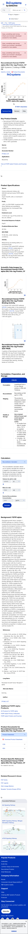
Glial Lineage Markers (7, 786)
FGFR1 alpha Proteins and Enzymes (11, 24)
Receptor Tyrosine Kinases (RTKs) (11, 789)
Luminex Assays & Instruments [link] (10, 866)
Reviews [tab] (16, 111)
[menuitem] (2, 23)
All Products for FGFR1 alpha (9, 711)
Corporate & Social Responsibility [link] (11, 882)
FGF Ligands (4, 783)
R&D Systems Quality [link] (7, 884)
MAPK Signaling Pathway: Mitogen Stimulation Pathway (12, 821)
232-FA (10, 254)
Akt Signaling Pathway (8, 805)
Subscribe (6, 911)
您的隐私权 (14, 931)
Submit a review (5, 72)
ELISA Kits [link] (4, 864)
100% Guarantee (22, 106)
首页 (2, 23)
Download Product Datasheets (13, 739)
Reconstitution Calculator (10, 462)
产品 (6, 23)
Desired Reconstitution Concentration (10, 497)
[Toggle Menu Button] (3, 4)
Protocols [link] (4, 897)
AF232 (10, 248)
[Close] (25, 34)
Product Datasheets (8, 734)
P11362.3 (4, 154)
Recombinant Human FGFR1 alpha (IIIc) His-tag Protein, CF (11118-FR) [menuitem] (14, 27)
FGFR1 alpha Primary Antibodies (10, 713)
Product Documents (19, 72)
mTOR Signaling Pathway (9, 838)
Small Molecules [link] (6, 872)
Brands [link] (3, 879)
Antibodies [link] (4, 861)
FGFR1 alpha (12, 23)
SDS (4, 748)
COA (4, 744)
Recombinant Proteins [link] (7, 869)
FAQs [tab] (24, 111)
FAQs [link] (2, 892)
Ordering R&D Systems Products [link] (10, 895)
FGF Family (4, 780)
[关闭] (26, 921)
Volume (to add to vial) (9, 479)
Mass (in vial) (7, 487)
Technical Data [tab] (6, 111)
